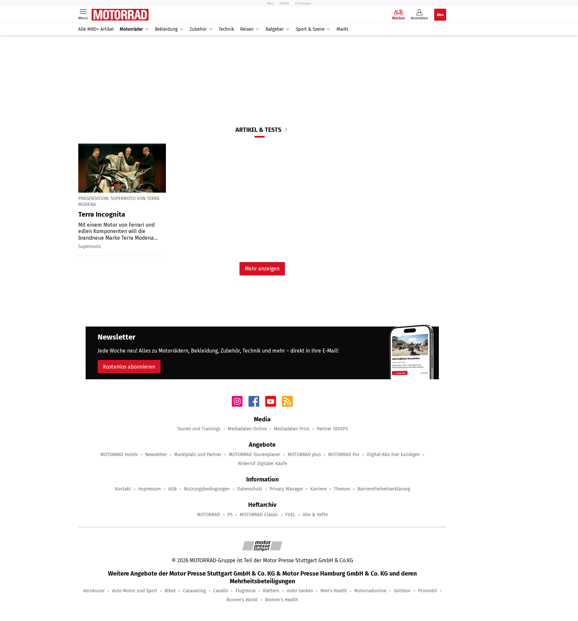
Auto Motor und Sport (134, 591)
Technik (226, 29)
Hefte (284, 3)
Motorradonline (370, 591)
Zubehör (198, 29)
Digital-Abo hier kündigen (393, 454)
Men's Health (333, 591)
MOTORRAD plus (304, 454)
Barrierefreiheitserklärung (384, 489)
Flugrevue (245, 591)
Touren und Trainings (198, 429)
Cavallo (220, 591)
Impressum (149, 489)
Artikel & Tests (258, 130)
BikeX (170, 591)
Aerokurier (94, 591)
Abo (270, 3)
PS (229, 515)
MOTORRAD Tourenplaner (254, 454)
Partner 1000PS (332, 429)
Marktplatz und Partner (197, 454)
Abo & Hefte (315, 515)
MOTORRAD (208, 515)
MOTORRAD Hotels (119, 454)
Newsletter (156, 454)
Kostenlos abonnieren (129, 367)
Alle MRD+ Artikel (96, 29)
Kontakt (123, 489)
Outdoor (402, 591)
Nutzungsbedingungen (207, 489)
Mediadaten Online (247, 429)
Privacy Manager (286, 489)
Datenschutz (249, 489)
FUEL (290, 515)
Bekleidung (166, 29)
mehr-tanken (300, 591)
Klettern (271, 591)
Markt (342, 29)
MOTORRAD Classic (259, 515)
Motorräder (131, 29)
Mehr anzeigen (262, 268)
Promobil (427, 591)
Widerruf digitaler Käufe (262, 463)
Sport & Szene (310, 29)
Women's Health (281, 600)
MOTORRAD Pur (344, 454)
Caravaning (194, 591)
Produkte (303, 3)
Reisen (247, 29)
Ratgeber (275, 29)
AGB (172, 489)
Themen (342, 489)
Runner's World (242, 600)
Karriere (318, 489)
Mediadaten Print (291, 429)
